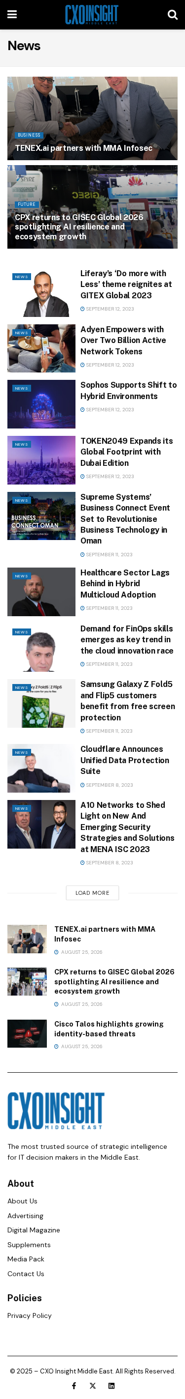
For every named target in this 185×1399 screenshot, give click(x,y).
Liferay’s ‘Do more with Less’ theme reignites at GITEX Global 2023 (126, 284)
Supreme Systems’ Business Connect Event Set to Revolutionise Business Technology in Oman (125, 519)
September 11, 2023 (109, 554)
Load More (92, 892)
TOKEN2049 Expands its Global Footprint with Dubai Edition (126, 452)
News (21, 276)
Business (29, 135)
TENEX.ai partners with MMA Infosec (83, 148)
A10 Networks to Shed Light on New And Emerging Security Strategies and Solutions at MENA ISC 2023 (127, 827)
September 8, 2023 (109, 785)
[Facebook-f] (74, 1385)
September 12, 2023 (109, 309)
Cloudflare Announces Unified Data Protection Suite (124, 760)
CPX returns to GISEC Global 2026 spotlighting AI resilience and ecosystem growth (79, 227)
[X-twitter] (92, 1385)
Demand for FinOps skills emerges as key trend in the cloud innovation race (127, 640)
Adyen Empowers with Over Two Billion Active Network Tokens (123, 340)
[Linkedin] (111, 1385)
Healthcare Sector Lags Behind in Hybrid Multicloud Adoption (125, 584)
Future (27, 204)
